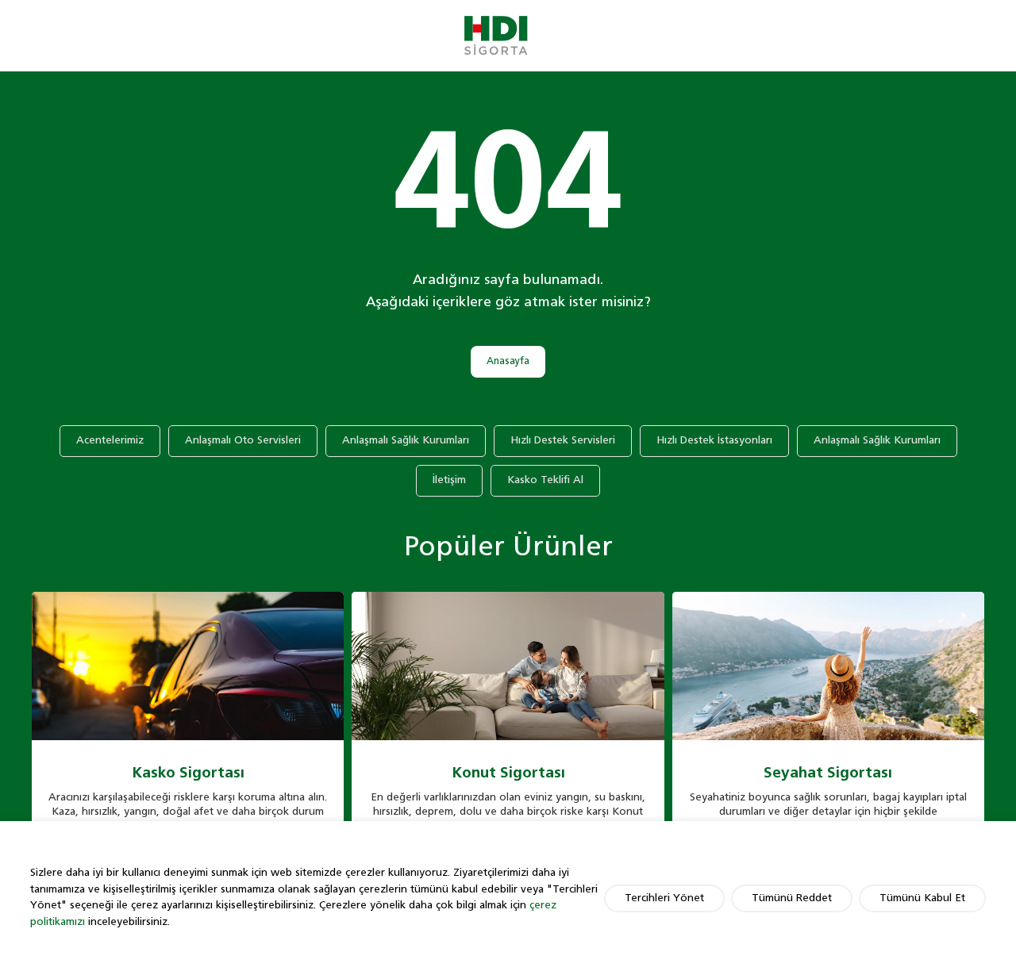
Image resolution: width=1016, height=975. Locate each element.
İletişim (449, 480)
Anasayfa (508, 362)
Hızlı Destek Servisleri (562, 441)
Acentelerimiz (110, 441)
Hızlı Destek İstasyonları (714, 441)
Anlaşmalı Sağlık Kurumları (405, 441)
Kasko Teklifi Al (545, 480)
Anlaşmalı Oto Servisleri (243, 441)
